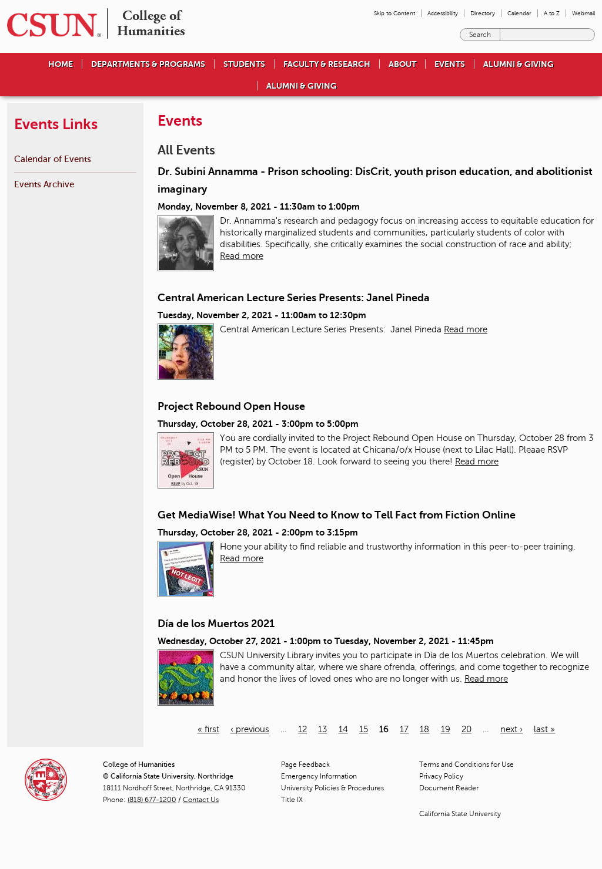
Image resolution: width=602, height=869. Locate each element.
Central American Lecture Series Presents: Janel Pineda (294, 298)
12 (302, 729)
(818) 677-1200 (152, 800)
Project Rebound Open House (231, 406)
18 (424, 729)
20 (466, 729)
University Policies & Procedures (332, 788)
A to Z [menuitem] (552, 13)
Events (449, 64)
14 (343, 729)
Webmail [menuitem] (583, 13)
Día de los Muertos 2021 (216, 623)
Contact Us (201, 800)
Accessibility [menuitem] (442, 13)
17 (404, 729)
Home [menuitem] (60, 64)
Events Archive (44, 184)
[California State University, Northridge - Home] (50, 25)
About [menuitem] (402, 64)
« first (208, 729)
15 (363, 729)
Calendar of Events (52, 159)
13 (322, 729)
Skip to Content (394, 13)
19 (445, 729)
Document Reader (449, 788)
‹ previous (249, 729)
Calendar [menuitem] (519, 13)
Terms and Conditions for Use (466, 764)
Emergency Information (319, 776)
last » (544, 729)
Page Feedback (305, 764)
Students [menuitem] (244, 64)
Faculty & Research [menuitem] (326, 64)
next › (511, 729)
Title (292, 800)
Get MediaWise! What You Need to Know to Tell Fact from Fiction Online (337, 515)
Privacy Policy (441, 776)
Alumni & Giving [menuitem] (518, 64)
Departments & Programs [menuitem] (148, 64)
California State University (460, 814)
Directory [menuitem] (482, 13)
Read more (241, 256)
